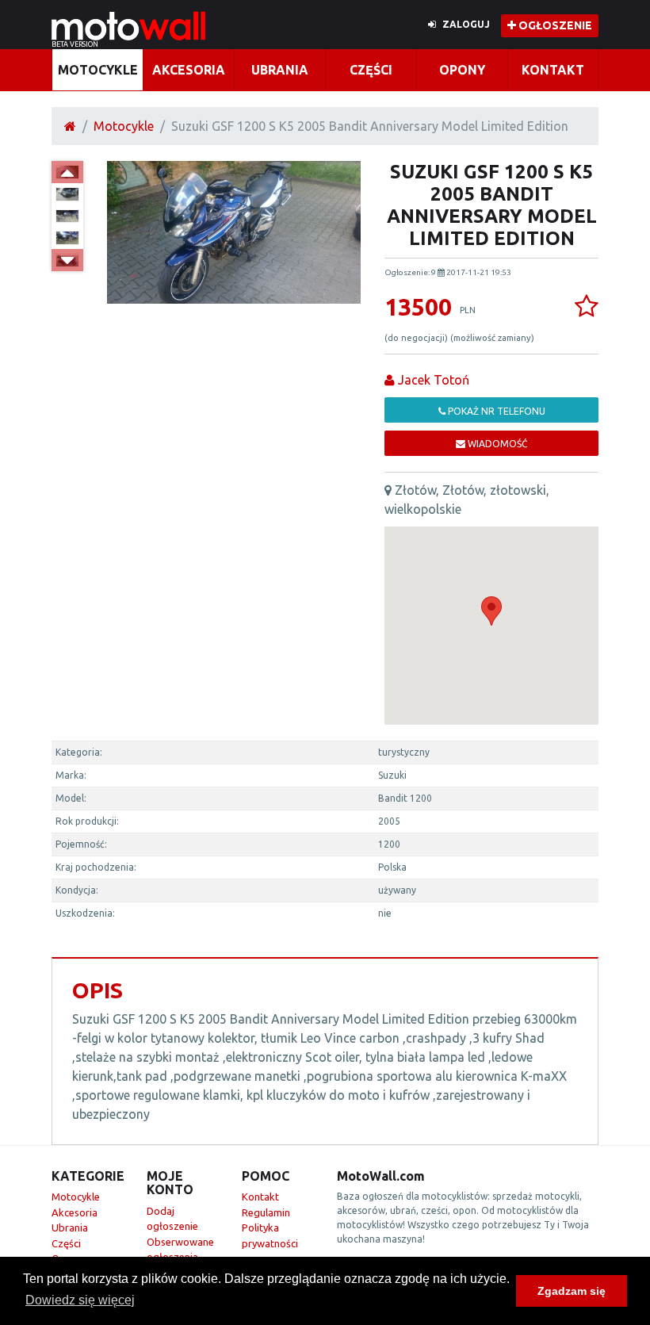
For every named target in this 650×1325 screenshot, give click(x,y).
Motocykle (98, 70)
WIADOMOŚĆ (496, 443)
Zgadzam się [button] (571, 1291)
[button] (491, 611)
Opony (462, 70)
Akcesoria (188, 70)
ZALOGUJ (466, 24)
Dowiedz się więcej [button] (80, 1300)
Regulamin (266, 1212)
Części (371, 70)
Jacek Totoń (432, 380)
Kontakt (553, 70)
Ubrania (279, 70)
